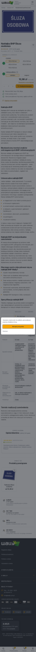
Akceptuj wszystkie (18, 326)
